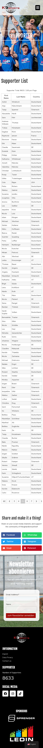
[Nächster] (36, 501)
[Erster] (4, 501)
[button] (37, 7)
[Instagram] (13, 694)
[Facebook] (5, 694)
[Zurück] (9, 501)
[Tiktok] (20, 694)
